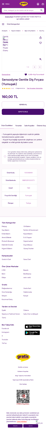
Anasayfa (4, 31)
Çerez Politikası (22, 422)
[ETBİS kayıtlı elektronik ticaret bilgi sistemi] (23, 397)
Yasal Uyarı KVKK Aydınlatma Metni (23, 380)
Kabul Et (15, 426)
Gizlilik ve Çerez (23, 367)
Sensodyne (6, 74)
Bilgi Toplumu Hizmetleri (23, 375)
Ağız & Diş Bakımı (30, 31)
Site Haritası (23, 384)
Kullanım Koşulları (23, 371)
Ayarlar (31, 426)
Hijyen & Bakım (16, 31)
